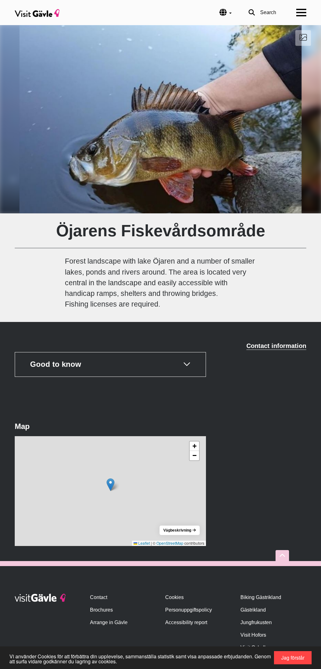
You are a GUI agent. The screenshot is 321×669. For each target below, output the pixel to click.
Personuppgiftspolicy (188, 610)
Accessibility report (186, 622)
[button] (110, 484)
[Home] (37, 12)
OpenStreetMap (169, 543)
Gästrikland (253, 610)
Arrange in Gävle (109, 622)
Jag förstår (292, 657)
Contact (98, 597)
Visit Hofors (253, 635)
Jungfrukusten (256, 622)
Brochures (101, 610)
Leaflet (143, 543)
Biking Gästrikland (260, 597)
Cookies (174, 597)
